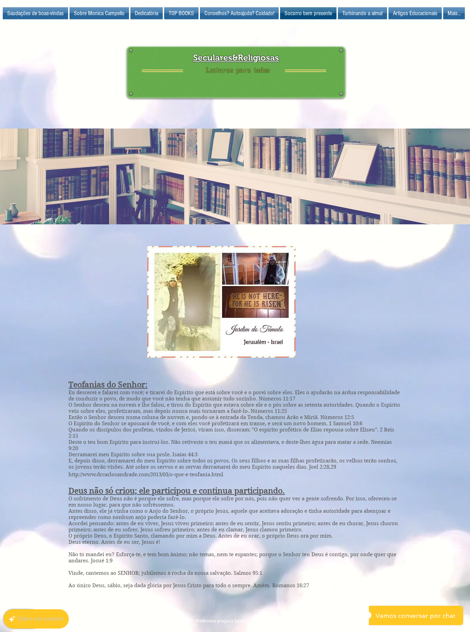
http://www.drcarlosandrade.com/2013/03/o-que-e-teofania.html (145, 474)
